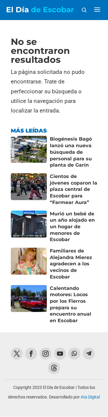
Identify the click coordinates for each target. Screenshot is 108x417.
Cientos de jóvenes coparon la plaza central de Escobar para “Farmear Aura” (73, 189)
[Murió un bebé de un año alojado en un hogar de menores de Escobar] (29, 227)
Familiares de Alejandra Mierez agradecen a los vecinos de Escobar (71, 264)
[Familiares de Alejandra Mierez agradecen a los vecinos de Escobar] (29, 264)
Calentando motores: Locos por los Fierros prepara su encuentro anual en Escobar (70, 304)
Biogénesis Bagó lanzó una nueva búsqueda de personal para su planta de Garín (71, 152)
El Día (40, 9)
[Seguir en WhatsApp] (74, 354)
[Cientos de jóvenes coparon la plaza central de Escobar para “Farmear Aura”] (29, 189)
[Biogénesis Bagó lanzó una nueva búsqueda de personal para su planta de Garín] (29, 152)
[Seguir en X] (17, 354)
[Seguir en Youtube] (60, 354)
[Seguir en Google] (54, 368)
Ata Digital (90, 397)
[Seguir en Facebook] (31, 354)
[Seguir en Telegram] (89, 354)
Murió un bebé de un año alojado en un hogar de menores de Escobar (72, 227)
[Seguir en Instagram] (46, 354)
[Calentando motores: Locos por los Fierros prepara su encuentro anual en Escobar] (29, 304)
